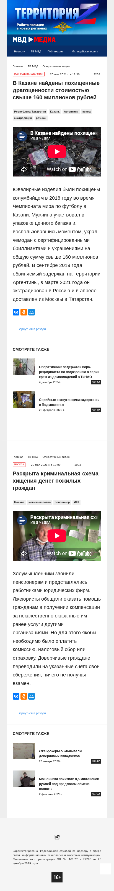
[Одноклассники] (23, 312)
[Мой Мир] (31, 312)
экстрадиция (23, 117)
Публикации (56, 51)
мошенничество (39, 502)
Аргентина (71, 111)
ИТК (76, 502)
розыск (41, 117)
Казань (55, 111)
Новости (19, 51)
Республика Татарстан (30, 111)
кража (86, 111)
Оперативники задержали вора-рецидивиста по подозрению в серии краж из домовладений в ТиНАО (69, 372)
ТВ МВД (36, 51)
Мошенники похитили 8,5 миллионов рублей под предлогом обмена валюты (69, 784)
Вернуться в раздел (32, 329)
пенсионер (62, 502)
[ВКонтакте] (16, 312)
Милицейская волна (85, 51)
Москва (19, 502)
